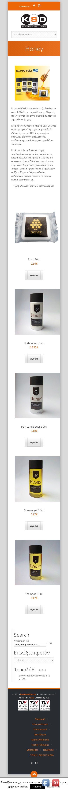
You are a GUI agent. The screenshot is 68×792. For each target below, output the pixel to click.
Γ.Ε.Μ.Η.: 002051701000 (42, 755)
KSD (32, 697)
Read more (34, 275)
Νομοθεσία (48, 750)
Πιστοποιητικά (40, 729)
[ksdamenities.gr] (34, 20)
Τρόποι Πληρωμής (40, 744)
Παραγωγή (40, 719)
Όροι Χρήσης (40, 734)
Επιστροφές (32, 750)
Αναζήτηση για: (21, 640)
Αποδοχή (37, 786)
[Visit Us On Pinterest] (56, 786)
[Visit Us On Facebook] (46, 786)
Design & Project (40, 724)
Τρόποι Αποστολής (40, 739)
